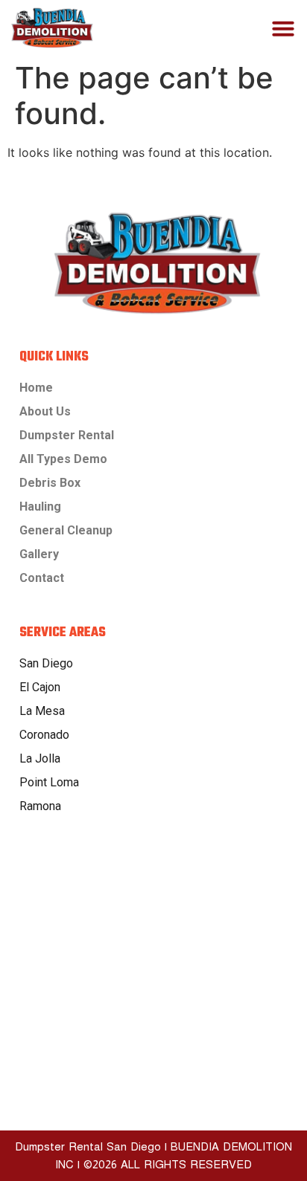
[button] (283, 28)
